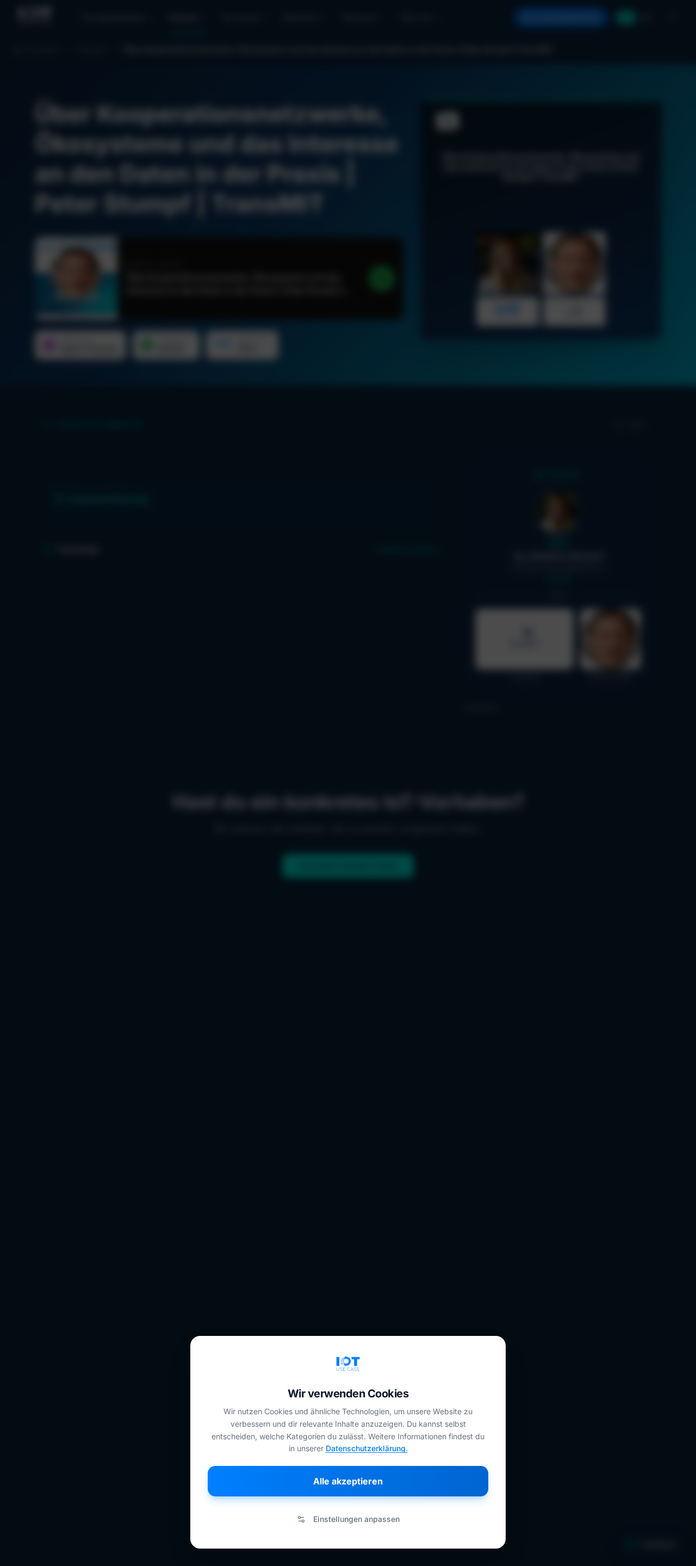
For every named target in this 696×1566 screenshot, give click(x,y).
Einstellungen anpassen (356, 1519)
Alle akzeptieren (348, 1481)
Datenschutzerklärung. (367, 1448)
